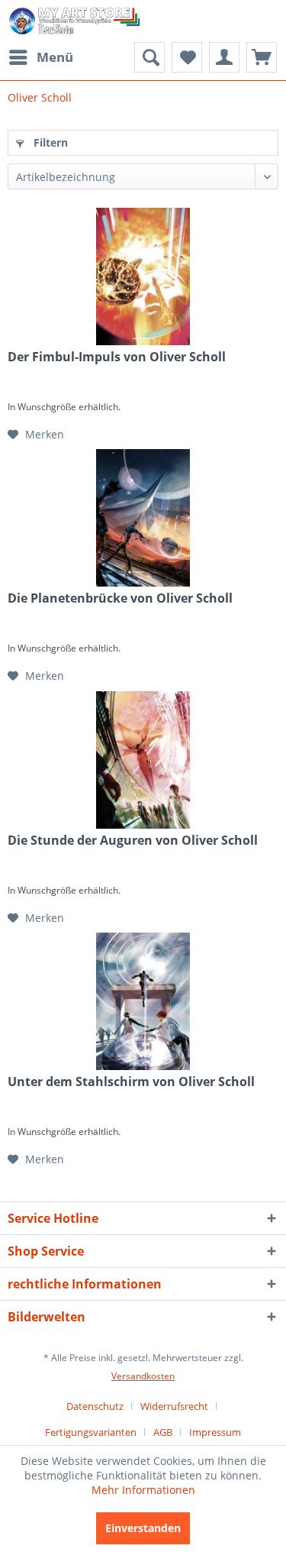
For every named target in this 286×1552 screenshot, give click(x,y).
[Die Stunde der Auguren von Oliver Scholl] (143, 760)
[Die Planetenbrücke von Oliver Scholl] (143, 518)
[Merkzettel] (187, 57)
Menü (55, 57)
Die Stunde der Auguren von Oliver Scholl (133, 841)
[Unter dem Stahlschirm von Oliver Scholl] (143, 1001)
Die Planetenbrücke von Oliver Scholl (120, 598)
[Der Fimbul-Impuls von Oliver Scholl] (143, 276)
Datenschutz (95, 1406)
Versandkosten (143, 1375)
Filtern (49, 142)
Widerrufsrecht (174, 1406)
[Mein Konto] (224, 57)
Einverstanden (143, 1528)
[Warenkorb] (261, 57)
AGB (162, 1432)
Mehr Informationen (143, 1489)
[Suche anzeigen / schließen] (149, 57)
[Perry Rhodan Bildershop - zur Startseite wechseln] (75, 21)
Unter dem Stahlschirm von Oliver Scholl (131, 1082)
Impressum (215, 1432)
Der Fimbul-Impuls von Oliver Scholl (117, 357)
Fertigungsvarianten (91, 1432)
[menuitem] (40, 57)
